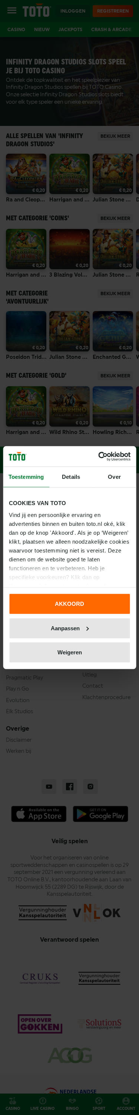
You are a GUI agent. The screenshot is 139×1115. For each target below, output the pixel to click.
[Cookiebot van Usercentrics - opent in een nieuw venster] (98, 456)
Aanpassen (65, 628)
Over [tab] (114, 477)
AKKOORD (69, 604)
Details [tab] (71, 477)
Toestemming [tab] (26, 477)
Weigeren (69, 652)
